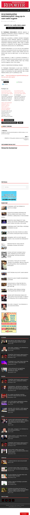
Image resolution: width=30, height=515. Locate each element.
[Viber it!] (12, 82)
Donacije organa (9, 120)
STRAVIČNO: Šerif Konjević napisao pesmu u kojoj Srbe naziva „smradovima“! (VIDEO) (18, 355)
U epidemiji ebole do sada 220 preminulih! (17, 461)
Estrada (3, 337)
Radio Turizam (7, 126)
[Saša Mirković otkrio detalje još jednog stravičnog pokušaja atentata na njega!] (4, 343)
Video (2, 416)
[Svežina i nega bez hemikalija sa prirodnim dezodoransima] (4, 484)
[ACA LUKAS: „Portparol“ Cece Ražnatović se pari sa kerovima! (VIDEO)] (4, 350)
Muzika (3, 376)
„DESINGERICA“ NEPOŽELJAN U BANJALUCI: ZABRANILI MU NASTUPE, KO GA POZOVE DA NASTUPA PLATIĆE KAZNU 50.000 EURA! (18, 388)
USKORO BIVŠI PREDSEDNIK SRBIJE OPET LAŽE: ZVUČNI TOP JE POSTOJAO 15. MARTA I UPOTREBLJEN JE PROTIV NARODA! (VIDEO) (18, 421)
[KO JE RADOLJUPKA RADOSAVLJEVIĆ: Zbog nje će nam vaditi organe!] (7, 95)
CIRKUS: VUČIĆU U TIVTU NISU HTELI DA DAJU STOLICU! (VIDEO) (17, 436)
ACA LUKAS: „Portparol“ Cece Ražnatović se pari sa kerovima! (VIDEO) (18, 348)
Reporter (13, 21)
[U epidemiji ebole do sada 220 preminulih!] (4, 463)
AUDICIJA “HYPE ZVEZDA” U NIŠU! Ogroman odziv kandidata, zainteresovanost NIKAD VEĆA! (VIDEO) (18, 409)
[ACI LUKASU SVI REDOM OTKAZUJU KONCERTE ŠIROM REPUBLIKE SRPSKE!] (4, 397)
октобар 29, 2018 (6, 21)
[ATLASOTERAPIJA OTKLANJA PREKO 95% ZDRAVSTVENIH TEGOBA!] (4, 477)
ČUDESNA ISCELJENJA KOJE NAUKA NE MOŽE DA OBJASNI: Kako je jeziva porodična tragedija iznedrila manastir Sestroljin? (18, 490)
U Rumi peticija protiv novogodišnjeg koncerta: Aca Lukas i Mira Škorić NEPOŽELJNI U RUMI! (16, 369)
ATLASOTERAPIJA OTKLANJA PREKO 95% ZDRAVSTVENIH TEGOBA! (17, 475)
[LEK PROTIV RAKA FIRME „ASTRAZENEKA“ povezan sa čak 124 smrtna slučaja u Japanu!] (4, 470)
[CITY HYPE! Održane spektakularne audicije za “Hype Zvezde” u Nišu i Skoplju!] (4, 404)
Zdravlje (3, 457)
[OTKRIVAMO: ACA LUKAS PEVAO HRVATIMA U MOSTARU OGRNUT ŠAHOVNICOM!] (4, 364)
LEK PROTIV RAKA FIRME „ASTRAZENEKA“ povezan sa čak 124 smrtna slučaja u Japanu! (18, 468)
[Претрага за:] (15, 187)
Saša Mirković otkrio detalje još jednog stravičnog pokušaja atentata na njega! (17, 341)
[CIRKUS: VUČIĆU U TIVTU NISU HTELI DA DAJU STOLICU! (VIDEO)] (4, 438)
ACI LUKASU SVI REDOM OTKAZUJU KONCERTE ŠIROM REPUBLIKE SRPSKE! (17, 395)
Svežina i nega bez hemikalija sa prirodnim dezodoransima (17, 482)
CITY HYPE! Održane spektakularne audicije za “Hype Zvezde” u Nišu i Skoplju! (17, 402)
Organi (20, 122)
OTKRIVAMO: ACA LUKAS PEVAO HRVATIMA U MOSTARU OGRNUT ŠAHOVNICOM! (18, 362)
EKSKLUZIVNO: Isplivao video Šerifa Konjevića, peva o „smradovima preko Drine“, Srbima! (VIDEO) (18, 451)
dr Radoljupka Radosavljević (9, 122)
